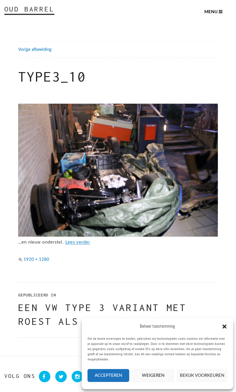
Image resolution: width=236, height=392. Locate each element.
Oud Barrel (29, 9)
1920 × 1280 (36, 259)
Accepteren (108, 375)
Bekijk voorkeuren (202, 375)
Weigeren (153, 375)
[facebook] (43, 376)
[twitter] (60, 376)
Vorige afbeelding (35, 49)
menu (211, 12)
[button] (224, 326)
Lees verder (77, 242)
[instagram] (75, 376)
